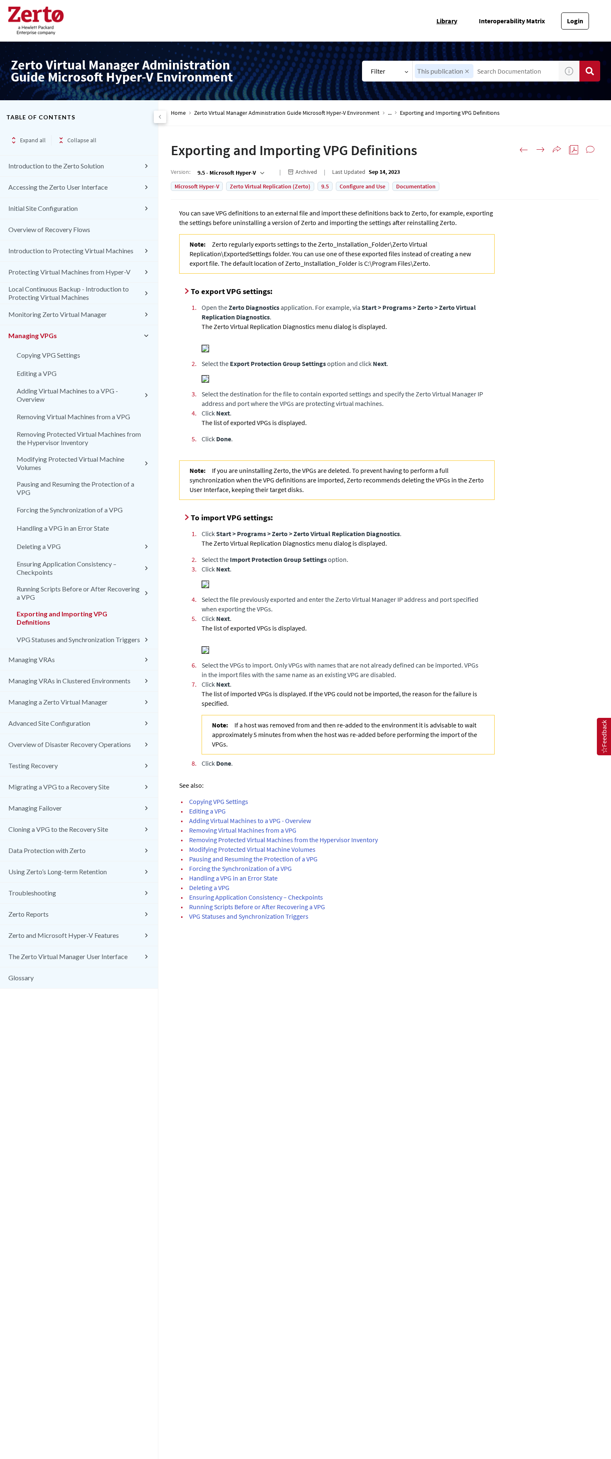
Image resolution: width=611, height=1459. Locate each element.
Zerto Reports (28, 914)
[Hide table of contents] (160, 117)
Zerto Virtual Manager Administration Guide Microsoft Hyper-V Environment (286, 112)
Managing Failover (35, 808)
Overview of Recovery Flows (49, 229)
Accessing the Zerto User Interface (58, 187)
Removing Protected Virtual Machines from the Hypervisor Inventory (79, 438)
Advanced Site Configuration (49, 723)
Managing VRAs (31, 659)
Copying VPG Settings (48, 355)
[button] (467, 71)
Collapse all (81, 140)
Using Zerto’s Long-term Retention (57, 871)
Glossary (21, 978)
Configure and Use (362, 186)
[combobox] (486, 71)
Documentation (416, 186)
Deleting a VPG (39, 546)
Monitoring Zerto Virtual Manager (57, 314)
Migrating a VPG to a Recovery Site (58, 787)
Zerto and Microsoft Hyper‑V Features (63, 935)
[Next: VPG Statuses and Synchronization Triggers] (540, 149)
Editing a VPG (37, 373)
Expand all (33, 140)
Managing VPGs (32, 335)
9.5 (325, 186)
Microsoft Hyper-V (197, 186)
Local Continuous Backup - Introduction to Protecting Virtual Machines (68, 293)
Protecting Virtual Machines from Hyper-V (69, 272)
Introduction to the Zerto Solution (56, 166)
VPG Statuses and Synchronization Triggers (78, 639)
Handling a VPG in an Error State (63, 528)
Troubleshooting (32, 893)
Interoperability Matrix (512, 21)
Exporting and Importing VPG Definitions (62, 618)
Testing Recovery (33, 765)
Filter (378, 71)
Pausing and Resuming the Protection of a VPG (75, 488)
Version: (180, 172)
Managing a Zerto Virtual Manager (58, 702)
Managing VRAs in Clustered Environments (69, 681)
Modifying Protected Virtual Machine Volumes (70, 463)
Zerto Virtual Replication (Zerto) (270, 186)
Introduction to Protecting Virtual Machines (70, 251)
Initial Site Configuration (43, 208)
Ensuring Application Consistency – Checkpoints (66, 568)
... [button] (390, 112)
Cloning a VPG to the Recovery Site (58, 829)
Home (178, 112)
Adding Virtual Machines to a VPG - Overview (67, 395)
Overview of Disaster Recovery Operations (69, 744)
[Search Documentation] (589, 71)
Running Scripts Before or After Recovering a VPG (78, 593)
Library (446, 21)
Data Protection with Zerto (47, 850)
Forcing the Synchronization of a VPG (70, 510)
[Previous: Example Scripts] (523, 149)
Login (575, 21)
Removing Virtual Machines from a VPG (73, 416)
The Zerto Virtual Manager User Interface (68, 956)
